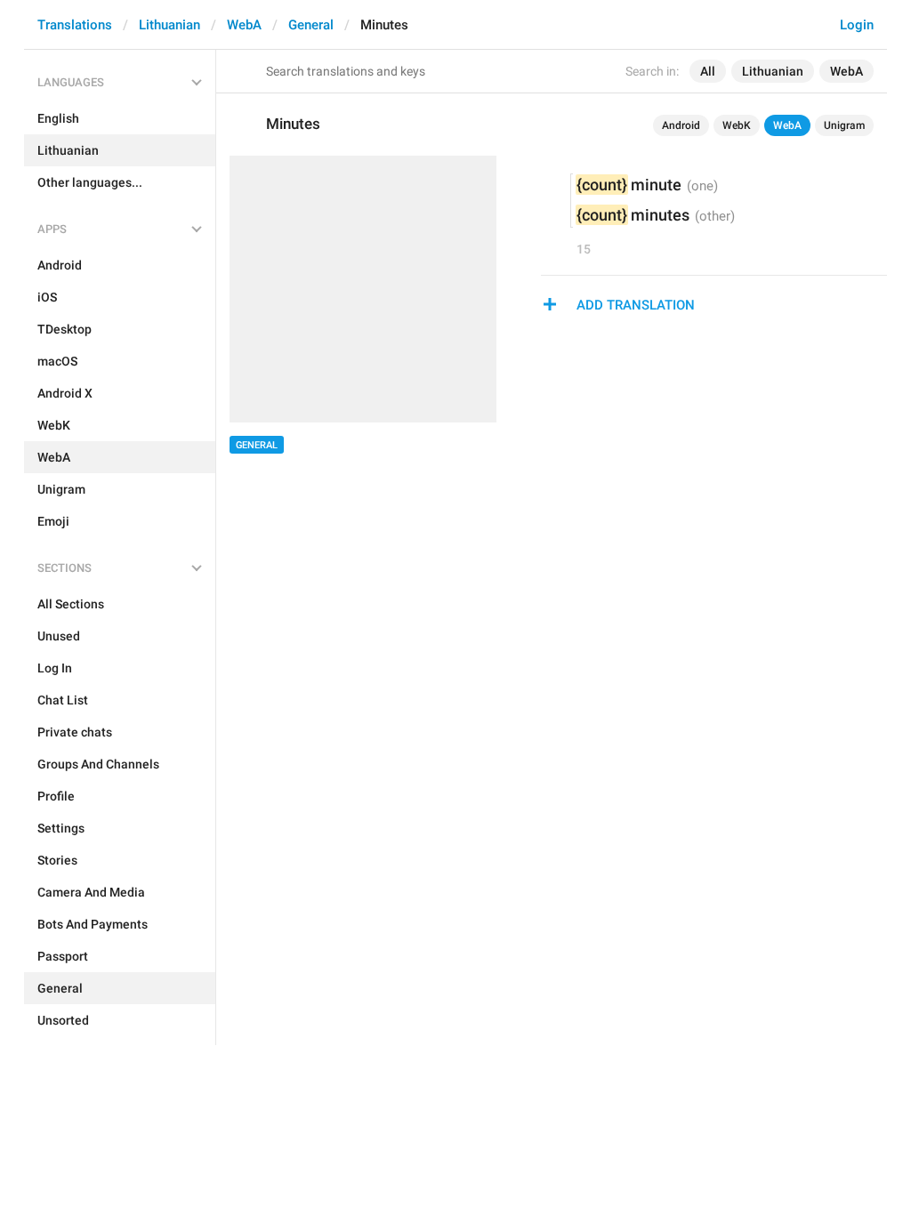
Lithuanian (169, 25)
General (311, 25)
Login (857, 25)
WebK (736, 125)
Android (681, 125)
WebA (244, 25)
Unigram (844, 125)
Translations (74, 25)
